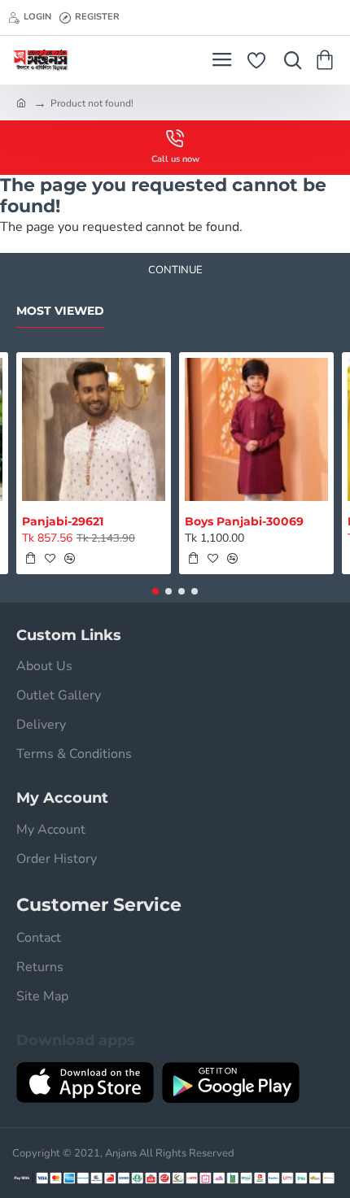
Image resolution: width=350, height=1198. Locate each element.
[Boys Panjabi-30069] (256, 429)
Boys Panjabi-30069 (244, 521)
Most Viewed (60, 311)
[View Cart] (327, 60)
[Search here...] (289, 60)
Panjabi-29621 (62, 521)
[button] (30, 558)
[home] (21, 102)
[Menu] (221, 60)
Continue (175, 270)
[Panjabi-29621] (93, 429)
